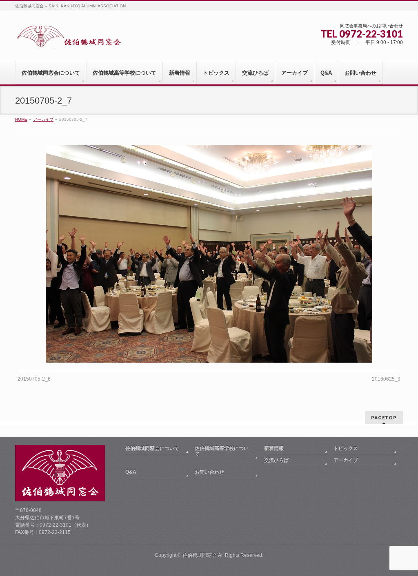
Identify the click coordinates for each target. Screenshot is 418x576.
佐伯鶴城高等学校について (222, 451)
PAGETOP (384, 417)
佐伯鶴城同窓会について (152, 448)
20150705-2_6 (34, 379)
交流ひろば (276, 460)
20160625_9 (386, 379)
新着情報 (274, 448)
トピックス (346, 448)
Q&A (130, 472)
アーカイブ (346, 460)
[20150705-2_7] (209, 254)
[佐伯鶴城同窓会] (68, 39)
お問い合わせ (209, 472)
